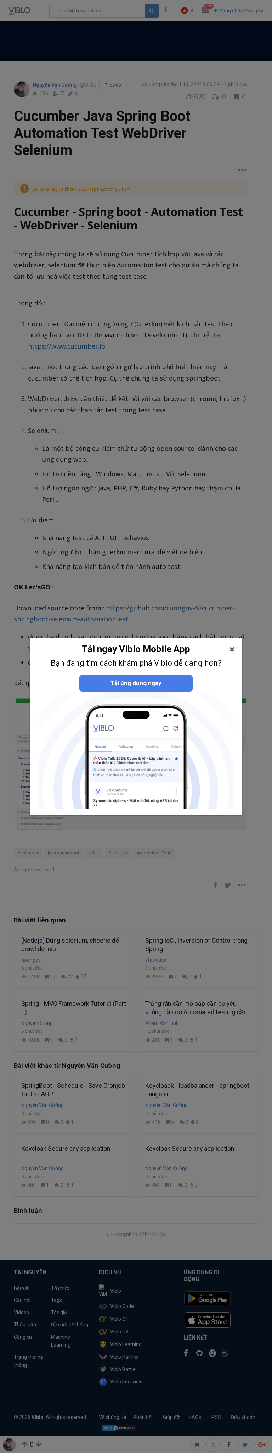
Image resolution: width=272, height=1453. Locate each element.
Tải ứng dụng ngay (136, 683)
